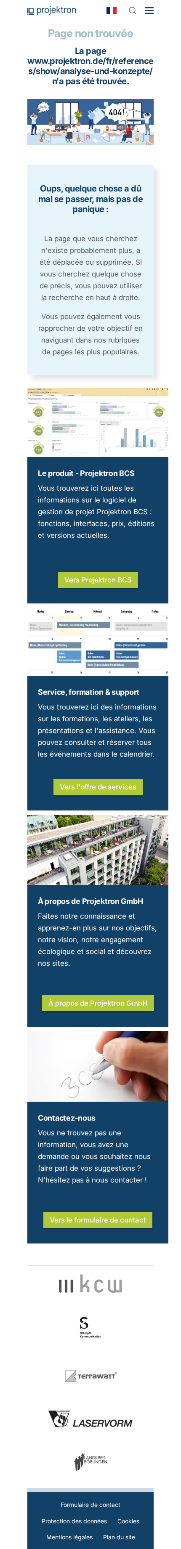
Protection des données (74, 1521)
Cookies (128, 1521)
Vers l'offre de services (98, 787)
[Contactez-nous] (97, 1099)
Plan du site (119, 1537)
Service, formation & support (88, 692)
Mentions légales (69, 1537)
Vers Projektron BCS (98, 580)
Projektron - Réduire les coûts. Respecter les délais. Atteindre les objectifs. (51, 10)
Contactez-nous (67, 1117)
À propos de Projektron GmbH (90, 901)
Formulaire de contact (90, 1504)
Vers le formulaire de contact (98, 1220)
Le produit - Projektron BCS (86, 473)
